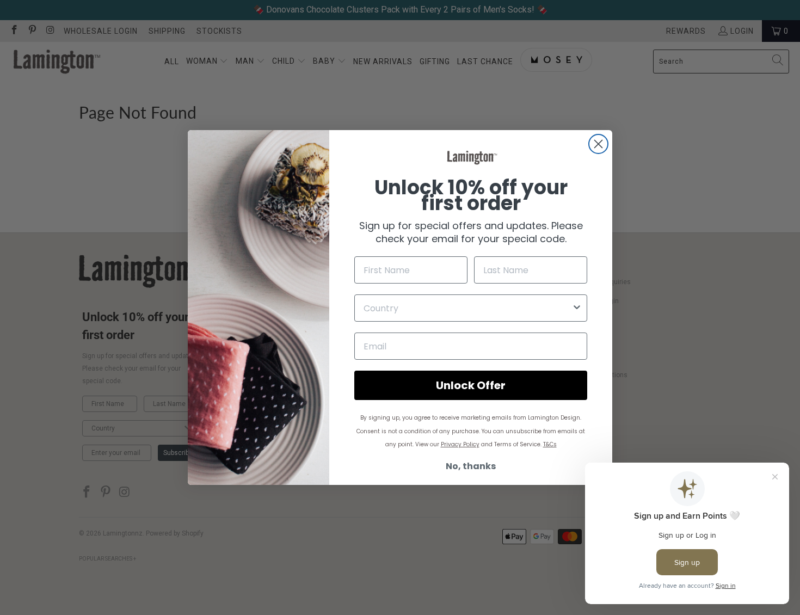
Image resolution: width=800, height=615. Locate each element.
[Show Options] (576, 308)
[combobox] (467, 308)
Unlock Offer (471, 385)
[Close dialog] (598, 143)
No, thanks (471, 466)
